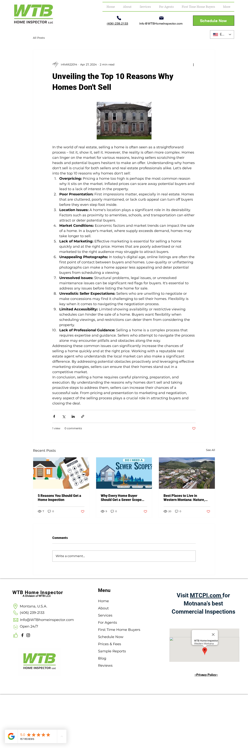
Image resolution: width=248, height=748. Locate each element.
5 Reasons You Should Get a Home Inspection (59, 498)
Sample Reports (112, 651)
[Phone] (118, 18)
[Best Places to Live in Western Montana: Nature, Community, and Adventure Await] (187, 473)
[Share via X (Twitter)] (63, 416)
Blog (102, 658)
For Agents (107, 622)
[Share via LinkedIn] (73, 416)
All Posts (39, 38)
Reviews (105, 665)
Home (103, 601)
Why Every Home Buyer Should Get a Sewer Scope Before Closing (121, 498)
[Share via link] (82, 416)
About (103, 608)
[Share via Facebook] (54, 416)
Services (105, 615)
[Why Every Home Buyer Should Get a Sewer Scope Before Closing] (124, 473)
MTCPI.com (206, 595)
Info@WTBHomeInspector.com (161, 23)
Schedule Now (110, 637)
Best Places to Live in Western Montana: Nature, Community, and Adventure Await (185, 498)
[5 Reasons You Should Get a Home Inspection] (61, 473)
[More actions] (193, 64)
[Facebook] (22, 635)
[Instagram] (28, 635)
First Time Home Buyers (113, 630)
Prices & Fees (109, 644)
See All (210, 450)
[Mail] (161, 18)
